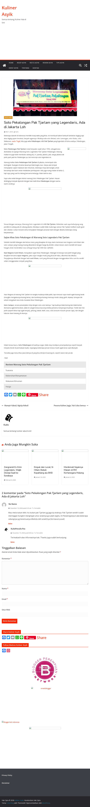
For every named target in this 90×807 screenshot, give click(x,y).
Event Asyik (13, 68)
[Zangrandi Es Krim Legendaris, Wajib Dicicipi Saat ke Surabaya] (15, 451)
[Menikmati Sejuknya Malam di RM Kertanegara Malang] (75, 451)
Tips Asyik (60, 63)
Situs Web (6, 610)
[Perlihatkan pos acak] (85, 65)
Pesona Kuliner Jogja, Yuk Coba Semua (70, 405)
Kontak (36, 68)
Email (5, 599)
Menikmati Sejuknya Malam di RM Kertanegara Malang (74, 470)
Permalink (37, 508)
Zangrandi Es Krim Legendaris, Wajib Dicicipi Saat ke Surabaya (13, 471)
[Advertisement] (45, 43)
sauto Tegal (16, 141)
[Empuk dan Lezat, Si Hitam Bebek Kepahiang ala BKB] (45, 451)
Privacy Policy (7, 775)
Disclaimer (6, 783)
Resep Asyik (21, 63)
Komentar (7, 558)
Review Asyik (48, 63)
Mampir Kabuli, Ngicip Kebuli (16, 405)
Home (11, 63)
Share (44, 395)
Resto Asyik (34, 63)
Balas (10, 524)
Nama (5, 588)
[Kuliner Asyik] (4, 65)
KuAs (16, 132)
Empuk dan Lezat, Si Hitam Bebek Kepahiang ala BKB (43, 470)
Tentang (25, 68)
